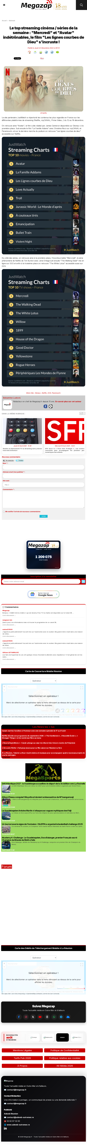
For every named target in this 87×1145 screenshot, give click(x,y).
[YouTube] (40, 1017)
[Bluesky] (68, 1017)
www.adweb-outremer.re (18, 1125)
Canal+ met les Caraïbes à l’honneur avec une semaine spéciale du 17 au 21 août (34, 731)
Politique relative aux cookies (64, 1058)
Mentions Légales (22, 1050)
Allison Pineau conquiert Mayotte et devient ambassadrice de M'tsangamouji (38, 797)
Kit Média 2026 (65, 1065)
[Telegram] (61, 1017)
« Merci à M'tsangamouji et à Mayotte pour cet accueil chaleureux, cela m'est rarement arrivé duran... (48, 799)
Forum (7, 867)
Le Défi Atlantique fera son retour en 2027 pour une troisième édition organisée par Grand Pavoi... (46, 786)
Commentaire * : (8, 489)
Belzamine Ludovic (12, 398)
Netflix (44, 393)
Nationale (12, 20)
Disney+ (38, 393)
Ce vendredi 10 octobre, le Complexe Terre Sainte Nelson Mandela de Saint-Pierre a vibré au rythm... (47, 826)
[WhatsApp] (54, 1017)
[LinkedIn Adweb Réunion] (5, 1128)
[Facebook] (19, 1017)
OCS (49, 393)
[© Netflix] (43, 67)
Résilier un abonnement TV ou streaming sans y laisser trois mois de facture (22, 449)
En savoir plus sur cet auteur (68, 401)
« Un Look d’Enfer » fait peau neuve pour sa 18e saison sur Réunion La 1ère (32, 748)
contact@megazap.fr (16, 1090)
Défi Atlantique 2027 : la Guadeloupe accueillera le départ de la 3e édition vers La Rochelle (43, 783)
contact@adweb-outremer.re (20, 1117)
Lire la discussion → (9, 615)
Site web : (6, 481)
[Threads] (47, 1017)
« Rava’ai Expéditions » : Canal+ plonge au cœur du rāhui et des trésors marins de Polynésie (38, 743)
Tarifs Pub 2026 (22, 1058)
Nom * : (5, 463)
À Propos (22, 1065)
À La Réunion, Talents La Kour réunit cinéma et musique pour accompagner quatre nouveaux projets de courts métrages (43, 754)
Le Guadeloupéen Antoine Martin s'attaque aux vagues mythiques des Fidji (36, 810)
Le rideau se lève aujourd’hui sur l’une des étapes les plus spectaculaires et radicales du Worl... (46, 813)
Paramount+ (56, 393)
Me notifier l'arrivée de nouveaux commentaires (22, 511)
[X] (33, 1017)
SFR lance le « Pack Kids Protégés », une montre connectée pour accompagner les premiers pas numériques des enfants (64, 450)
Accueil (4, 20)
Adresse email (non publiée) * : (14, 472)
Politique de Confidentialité (64, 1050)
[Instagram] (26, 1017)
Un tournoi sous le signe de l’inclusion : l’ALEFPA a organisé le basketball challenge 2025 (42, 824)
